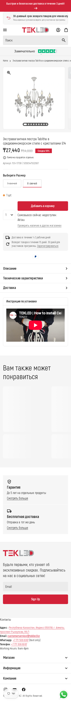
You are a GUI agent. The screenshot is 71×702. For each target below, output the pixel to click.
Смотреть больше (17, 498)
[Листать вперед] (65, 98)
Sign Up (35, 599)
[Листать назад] (6, 98)
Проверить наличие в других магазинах (40, 225)
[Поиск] (63, 40)
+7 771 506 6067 (21, 640)
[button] (5, 30)
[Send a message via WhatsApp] (63, 694)
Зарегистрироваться (48, 246)
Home (5, 61)
